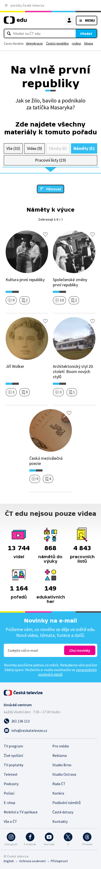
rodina (76, 43)
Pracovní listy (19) (50, 160)
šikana (88, 43)
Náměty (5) (84, 148)
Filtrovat (53, 189)
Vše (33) (13, 148)
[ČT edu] (15, 22)
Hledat (86, 33)
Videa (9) (34, 148)
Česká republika (57, 43)
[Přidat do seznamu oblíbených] (45, 234)
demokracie (34, 43)
